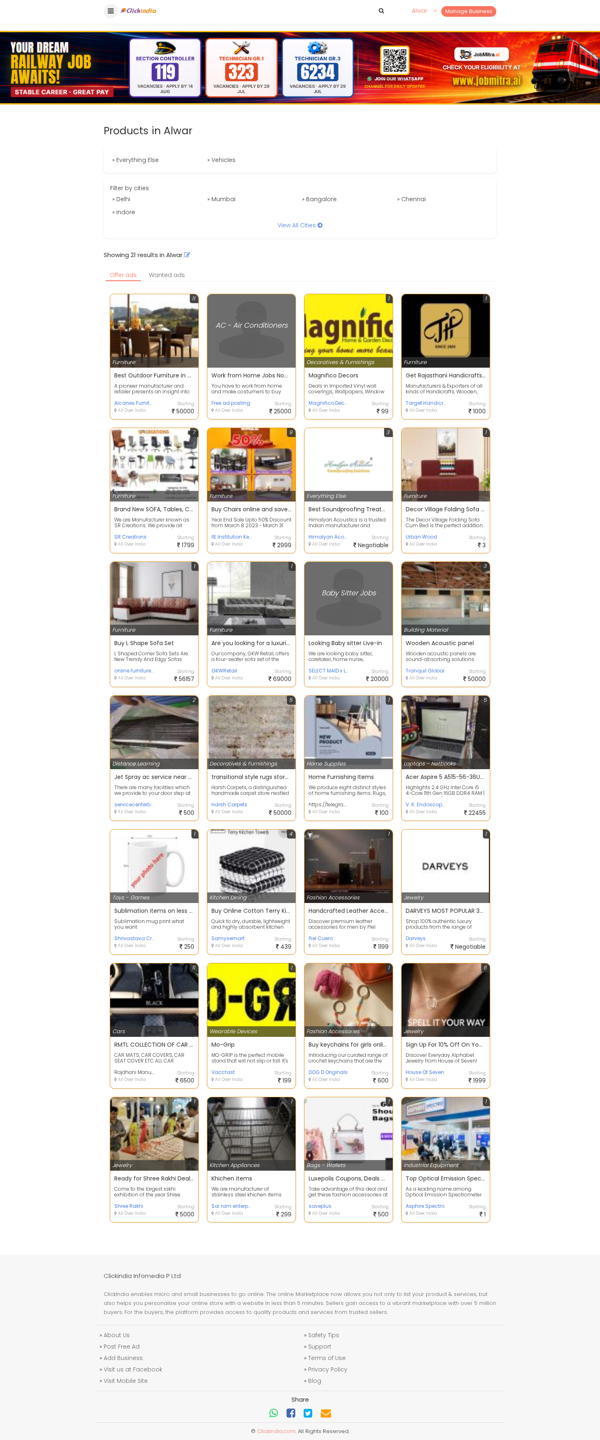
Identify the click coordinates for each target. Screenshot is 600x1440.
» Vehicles (221, 160)
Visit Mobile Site (126, 1381)
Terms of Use (327, 1358)
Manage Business (468, 11)
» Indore (123, 212)
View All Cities (298, 225)
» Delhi (121, 199)
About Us (117, 1335)
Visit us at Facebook (133, 1369)
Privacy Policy (327, 1369)
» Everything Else (135, 160)
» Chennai (411, 199)
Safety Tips (323, 1335)
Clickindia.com (276, 1431)
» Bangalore (319, 199)
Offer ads (123, 275)
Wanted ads (167, 275)
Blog (314, 1381)
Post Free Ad (122, 1346)
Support (319, 1346)
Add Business (123, 1358)
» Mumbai (221, 199)
